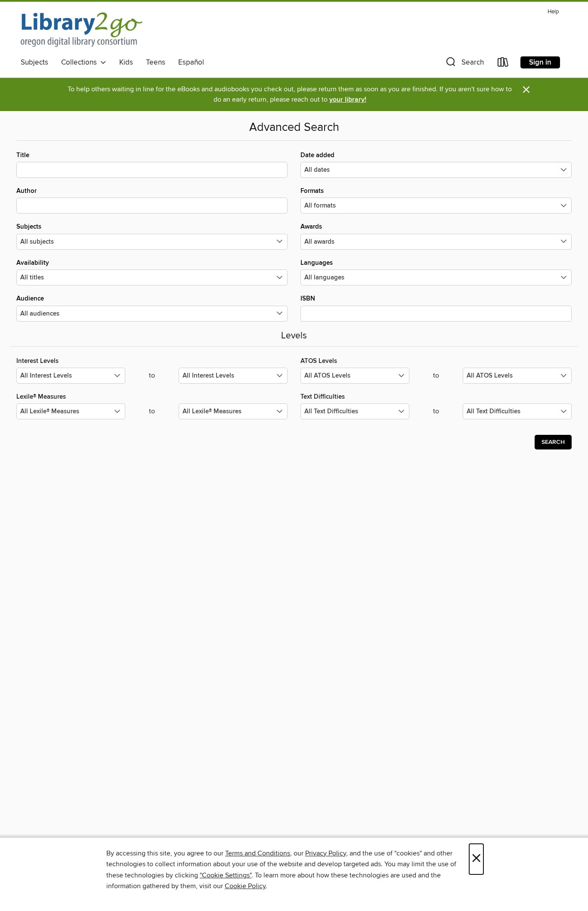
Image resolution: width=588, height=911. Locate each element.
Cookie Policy (245, 886)
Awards (311, 227)
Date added (317, 155)
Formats (312, 191)
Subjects (34, 62)
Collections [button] (80, 62)
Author (26, 191)
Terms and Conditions (257, 853)
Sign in (540, 62)
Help (553, 12)
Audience (30, 298)
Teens (155, 62)
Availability (32, 263)
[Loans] (503, 64)
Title (22, 155)
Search (553, 442)
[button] (464, 64)
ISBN (307, 298)
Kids (126, 62)
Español (191, 62)
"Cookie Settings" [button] (225, 875)
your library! (347, 99)
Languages (316, 263)
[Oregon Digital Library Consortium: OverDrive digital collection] (81, 29)
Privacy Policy (325, 853)
